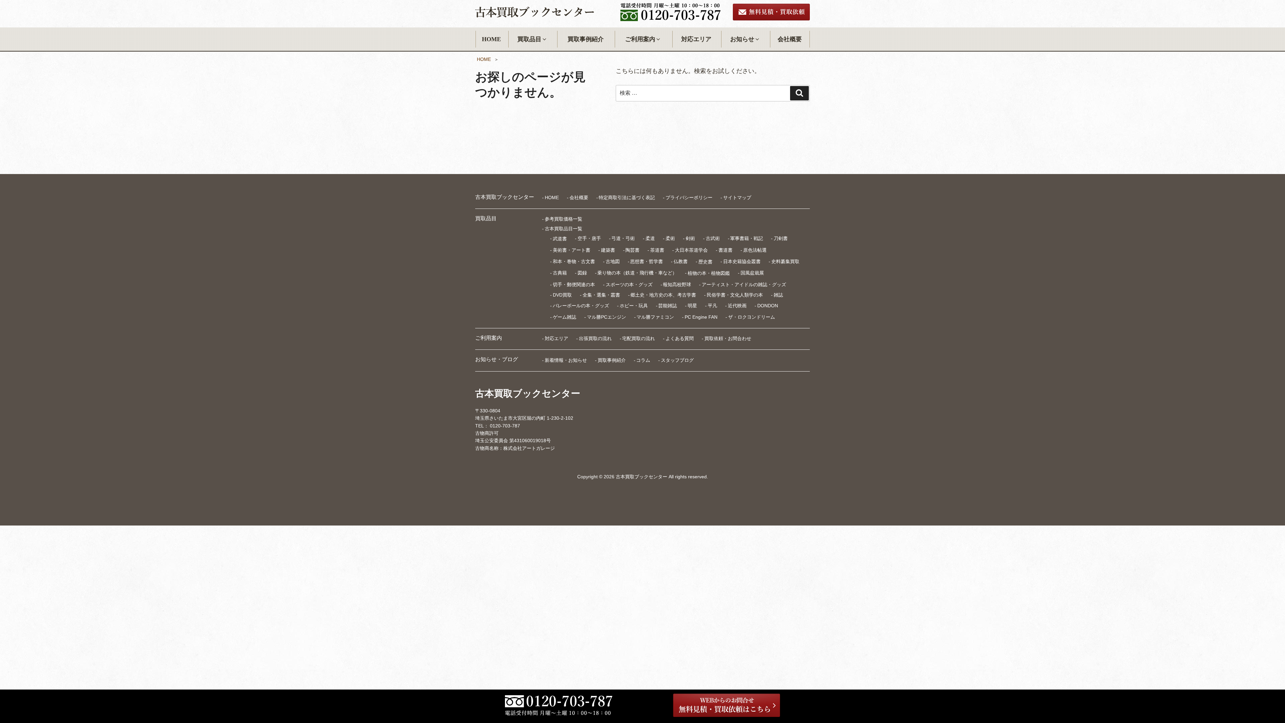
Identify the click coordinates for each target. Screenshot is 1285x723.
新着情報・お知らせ (566, 360)
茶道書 (657, 250)
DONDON (767, 305)
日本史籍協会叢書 (742, 261)
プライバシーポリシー (689, 197)
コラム (643, 360)
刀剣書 (781, 238)
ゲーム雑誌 (564, 317)
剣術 (690, 238)
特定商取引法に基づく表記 (627, 197)
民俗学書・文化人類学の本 (735, 295)
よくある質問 (680, 338)
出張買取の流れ (595, 338)
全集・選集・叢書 (601, 295)
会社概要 (790, 39)
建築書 (608, 250)
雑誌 (778, 295)
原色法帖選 (755, 250)
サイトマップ (737, 197)
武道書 (560, 238)
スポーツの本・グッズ (629, 284)
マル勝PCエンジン (606, 317)
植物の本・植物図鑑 (709, 272)
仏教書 (681, 261)
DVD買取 (562, 295)
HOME (491, 39)
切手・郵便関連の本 (574, 284)
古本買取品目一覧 (563, 228)
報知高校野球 (677, 284)
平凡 (712, 305)
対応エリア (696, 39)
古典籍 (560, 272)
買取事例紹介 (586, 39)
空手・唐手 (589, 238)
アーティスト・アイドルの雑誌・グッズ (744, 284)
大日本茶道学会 (691, 250)
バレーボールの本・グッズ (581, 305)
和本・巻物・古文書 (574, 261)
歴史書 (705, 261)
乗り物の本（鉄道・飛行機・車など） (637, 272)
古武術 (713, 238)
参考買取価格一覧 (563, 219)
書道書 (725, 250)
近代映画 (737, 305)
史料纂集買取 (785, 261)
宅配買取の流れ (638, 338)
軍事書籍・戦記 (746, 238)
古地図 (613, 261)
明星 (692, 305)
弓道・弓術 (623, 238)
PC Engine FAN (701, 317)
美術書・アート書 (571, 250)
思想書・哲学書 (646, 261)
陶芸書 (632, 250)
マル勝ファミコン (655, 317)
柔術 (670, 238)
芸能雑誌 (667, 305)
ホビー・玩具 (634, 305)
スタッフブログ (677, 360)
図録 (582, 272)
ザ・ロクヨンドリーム (751, 317)
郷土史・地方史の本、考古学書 (663, 295)
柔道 (650, 238)
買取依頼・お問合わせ (727, 338)
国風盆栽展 (752, 272)
